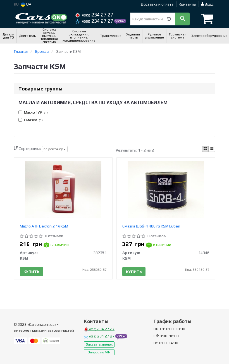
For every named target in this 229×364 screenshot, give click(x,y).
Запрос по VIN (99, 352)
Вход (209, 4)
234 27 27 (97, 15)
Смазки (33, 120)
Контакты (187, 4)
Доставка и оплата (157, 4)
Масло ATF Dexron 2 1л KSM (44, 226)
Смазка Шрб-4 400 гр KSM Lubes (151, 226)
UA (28, 4)
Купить (31, 271)
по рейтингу (54, 149)
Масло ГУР (36, 112)
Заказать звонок (99, 344)
